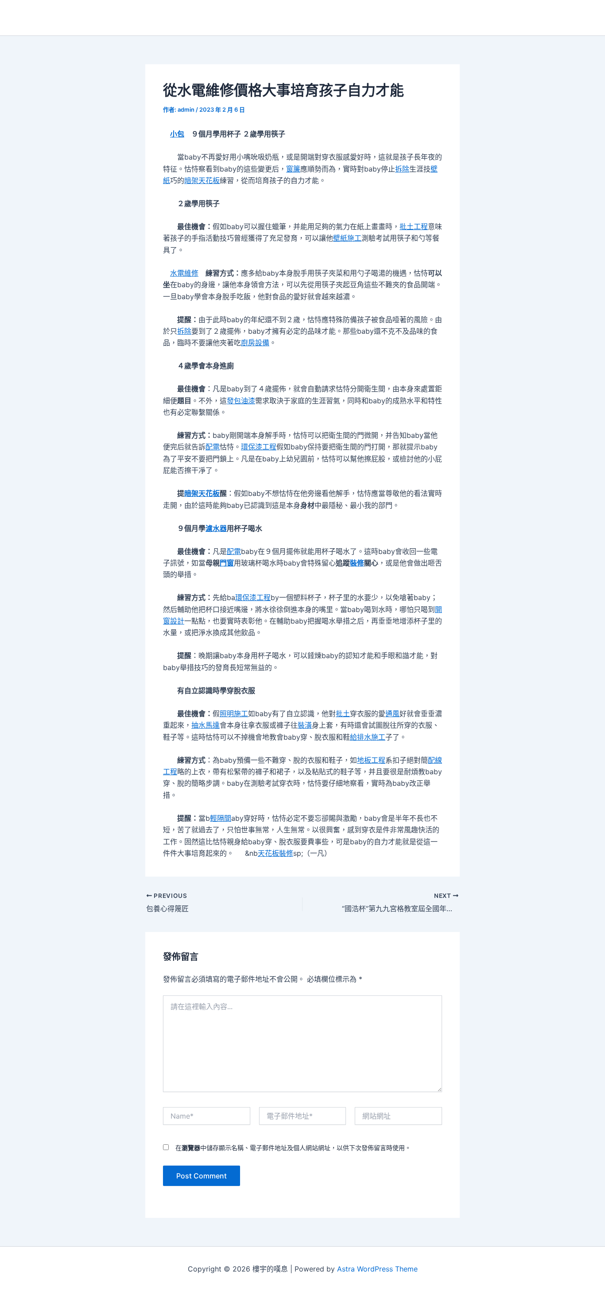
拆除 (402, 168)
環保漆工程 (258, 446)
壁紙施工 (347, 238)
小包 (177, 133)
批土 (343, 713)
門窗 (227, 562)
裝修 (357, 562)
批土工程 (413, 226)
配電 (213, 446)
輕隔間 (220, 818)
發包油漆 (241, 400)
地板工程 (371, 760)
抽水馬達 (205, 725)
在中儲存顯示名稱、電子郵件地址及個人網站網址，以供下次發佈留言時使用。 (293, 1147)
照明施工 (234, 713)
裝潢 (305, 725)
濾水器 (216, 528)
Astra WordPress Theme (377, 1268)
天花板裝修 (275, 853)
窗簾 (293, 168)
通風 (392, 713)
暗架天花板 (202, 180)
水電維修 (184, 273)
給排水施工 (367, 737)
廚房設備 (255, 342)
